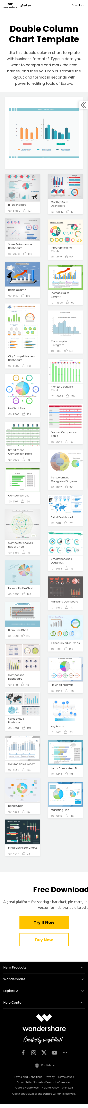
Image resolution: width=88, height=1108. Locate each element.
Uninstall (67, 1087)
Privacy (50, 1077)
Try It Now (44, 922)
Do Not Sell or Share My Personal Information (44, 1082)
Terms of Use (66, 1077)
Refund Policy (50, 1087)
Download (78, 5)
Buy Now (44, 940)
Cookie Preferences (27, 1087)
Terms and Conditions (28, 1077)
